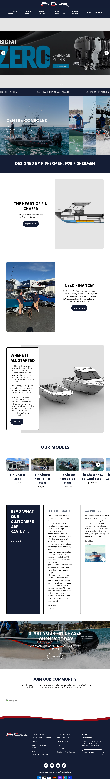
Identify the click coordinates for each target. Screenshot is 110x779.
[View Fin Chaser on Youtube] (58, 765)
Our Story (17, 421)
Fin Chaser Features (41, 738)
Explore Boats (38, 734)
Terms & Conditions (66, 734)
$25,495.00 (42, 487)
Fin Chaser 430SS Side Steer (67, 479)
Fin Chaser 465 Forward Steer (92, 477)
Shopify (58, 772)
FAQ (58, 745)
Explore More (30, 224)
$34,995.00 (67, 487)
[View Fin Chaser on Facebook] (46, 765)
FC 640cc (89, 544)
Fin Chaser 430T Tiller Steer (42, 479)
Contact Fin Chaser (66, 752)
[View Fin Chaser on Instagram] (52, 765)
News (34, 751)
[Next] (107, 53)
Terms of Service (40, 754)
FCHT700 (51, 609)
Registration (38, 741)
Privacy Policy (63, 738)
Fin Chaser (41, 772)
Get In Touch (55, 656)
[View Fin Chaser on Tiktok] (64, 765)
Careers (60, 748)
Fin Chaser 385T (17, 477)
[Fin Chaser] (55, 4)
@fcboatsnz (76, 687)
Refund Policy (63, 741)
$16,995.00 (18, 483)
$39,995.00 (92, 483)
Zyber (72, 772)
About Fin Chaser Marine (40, 746)
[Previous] (3, 53)
